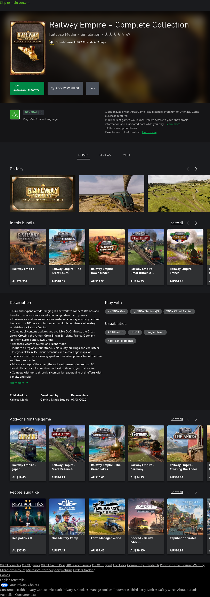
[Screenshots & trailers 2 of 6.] (111, 193)
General (31, 112)
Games (5, 575)
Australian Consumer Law (18, 594)
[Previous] (188, 169)
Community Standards (143, 565)
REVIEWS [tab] (105, 155)
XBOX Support (102, 565)
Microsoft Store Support (43, 570)
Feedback (119, 565)
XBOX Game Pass (53, 565)
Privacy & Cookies (76, 589)
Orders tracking (84, 570)
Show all (177, 222)
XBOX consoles (10, 565)
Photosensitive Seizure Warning (182, 565)
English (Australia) (13, 580)
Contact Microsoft (49, 589)
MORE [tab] (127, 155)
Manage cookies (100, 589)
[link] (28, 257)
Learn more (173, 124)
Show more (17, 383)
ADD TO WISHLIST (67, 88)
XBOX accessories (78, 565)
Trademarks (121, 589)
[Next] (196, 169)
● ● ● (93, 88)
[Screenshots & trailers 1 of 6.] (42, 193)
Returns (66, 570)
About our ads (187, 589)
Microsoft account (12, 570)
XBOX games (31, 565)
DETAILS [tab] (83, 155)
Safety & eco (167, 589)
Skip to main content (14, 2)
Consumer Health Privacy (18, 589)
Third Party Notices (144, 589)
